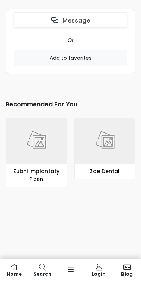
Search (42, 273)
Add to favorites (71, 58)
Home (14, 273)
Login (99, 273)
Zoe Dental (105, 171)
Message (75, 20)
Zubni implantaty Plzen (36, 175)
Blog (127, 273)
